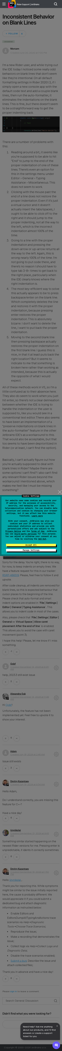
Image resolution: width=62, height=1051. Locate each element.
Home (12, 4)
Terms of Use (37, 531)
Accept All (31, 545)
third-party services (25, 534)
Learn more (37, 516)
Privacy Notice (13, 531)
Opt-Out (42, 539)
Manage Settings (31, 550)
